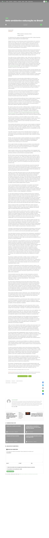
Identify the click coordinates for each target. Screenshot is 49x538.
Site (31, 463)
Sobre (26, 1)
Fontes (23, 1)
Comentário (8, 452)
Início (7, 1)
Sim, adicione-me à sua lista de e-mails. (14, 469)
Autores (19, 1)
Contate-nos (30, 1)
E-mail (20, 463)
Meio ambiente (8, 382)
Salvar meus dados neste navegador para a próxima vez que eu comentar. (21, 467)
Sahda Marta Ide (14, 382)
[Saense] (3, 1)
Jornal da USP (9, 24)
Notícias (15, 1)
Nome (7, 463)
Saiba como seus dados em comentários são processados (29, 474)
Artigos (10, 1)
